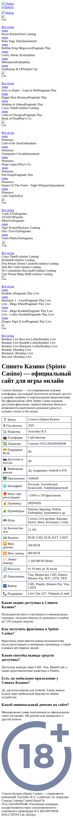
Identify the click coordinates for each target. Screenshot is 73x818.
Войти (9, 12)
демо (5, 30)
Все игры (8, 27)
